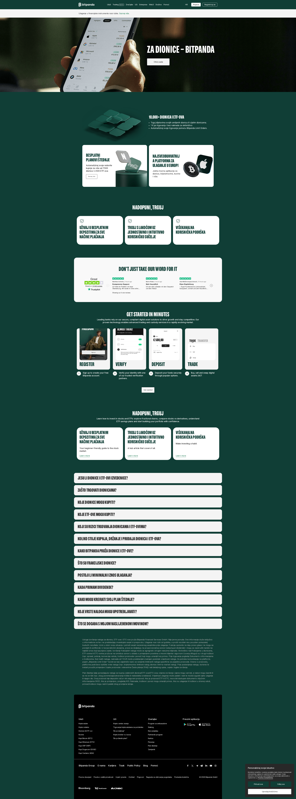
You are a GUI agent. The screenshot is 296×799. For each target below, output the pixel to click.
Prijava (196, 4)
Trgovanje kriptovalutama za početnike (128, 727)
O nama (101, 765)
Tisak (121, 765)
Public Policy (133, 765)
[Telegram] (197, 766)
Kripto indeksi (84, 727)
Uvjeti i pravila (121, 777)
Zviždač (132, 777)
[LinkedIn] (206, 766)
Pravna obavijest (85, 777)
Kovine (81, 735)
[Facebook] (188, 766)
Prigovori (140, 777)
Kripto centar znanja (121, 724)
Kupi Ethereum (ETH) (87, 742)
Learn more (85, 456)
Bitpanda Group (87, 765)
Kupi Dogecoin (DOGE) (87, 749)
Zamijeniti (151, 749)
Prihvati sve (258, 784)
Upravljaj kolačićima (270, 791)
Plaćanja (151, 742)
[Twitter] (192, 766)
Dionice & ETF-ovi (85, 731)
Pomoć (154, 765)
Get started (148, 390)
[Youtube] (211, 766)
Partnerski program (155, 735)
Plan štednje (152, 746)
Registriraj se (209, 4)
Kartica (150, 738)
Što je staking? (118, 731)
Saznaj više (124, 13)
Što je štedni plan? (120, 738)
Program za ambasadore (157, 724)
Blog (145, 765)
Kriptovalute (83, 724)
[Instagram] (215, 766)
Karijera (112, 765)
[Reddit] (202, 766)
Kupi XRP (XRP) (85, 746)
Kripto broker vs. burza (122, 735)
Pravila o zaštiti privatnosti (103, 777)
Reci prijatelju (153, 731)
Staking (151, 727)
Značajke (129, 4)
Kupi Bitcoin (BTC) (85, 738)
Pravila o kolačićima (265, 778)
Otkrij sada (158, 62)
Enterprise (143, 4)
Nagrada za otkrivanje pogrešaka (159, 777)
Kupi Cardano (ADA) (86, 753)
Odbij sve (281, 784)
